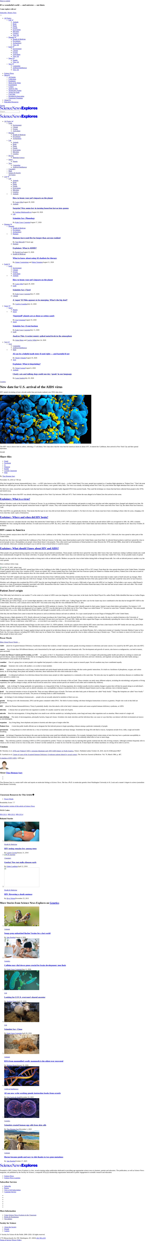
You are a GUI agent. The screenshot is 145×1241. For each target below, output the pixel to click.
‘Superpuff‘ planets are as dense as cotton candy (34, 316)
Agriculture (16, 54)
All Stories (12, 77)
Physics (11, 156)
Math (10, 171)
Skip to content (5, 1)
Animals (15, 22)
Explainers (12, 81)
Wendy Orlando (20, 358)
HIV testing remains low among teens (20, 848)
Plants (15, 26)
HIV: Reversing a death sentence (18, 894)
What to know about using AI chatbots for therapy (35, 258)
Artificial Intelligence (20, 68)
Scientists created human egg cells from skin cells (25, 1125)
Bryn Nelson (11, 898)
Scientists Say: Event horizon (25, 326)
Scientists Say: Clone (13, 1029)
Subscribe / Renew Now (8, 13)
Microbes (16, 31)
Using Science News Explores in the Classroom (20, 1215)
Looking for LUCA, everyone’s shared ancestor (24, 997)
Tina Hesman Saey (8, 476)
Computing (16, 66)
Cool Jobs (11, 94)
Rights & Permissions (11, 1217)
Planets (15, 60)
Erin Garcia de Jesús (13, 1097)
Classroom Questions (15, 98)
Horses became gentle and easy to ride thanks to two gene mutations (33, 1157)
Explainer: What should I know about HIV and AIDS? (29, 548)
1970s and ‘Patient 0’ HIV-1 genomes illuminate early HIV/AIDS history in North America (43, 751)
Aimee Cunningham (22, 262)
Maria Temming (37, 262)
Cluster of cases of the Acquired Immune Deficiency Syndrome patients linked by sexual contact (45, 754)
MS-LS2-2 (11, 814)
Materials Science (19, 158)
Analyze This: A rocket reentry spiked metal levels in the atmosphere (42, 336)
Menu (6, 75)
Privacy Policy (17, 1240)
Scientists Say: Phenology (24, 218)
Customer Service (10, 1192)
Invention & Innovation (16, 96)
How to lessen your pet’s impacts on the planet (33, 198)
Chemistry (11, 169)
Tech (10, 64)
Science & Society (14, 173)
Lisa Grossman (20, 320)
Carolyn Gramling (21, 304)
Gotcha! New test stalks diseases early (20, 862)
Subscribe (7, 1186)
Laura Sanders (20, 378)
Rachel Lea (19, 252)
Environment (17, 49)
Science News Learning (12, 1178)
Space (10, 58)
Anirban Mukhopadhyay (23, 212)
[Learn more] (33, 795)
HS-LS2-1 (3, 814)
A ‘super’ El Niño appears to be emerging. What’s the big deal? (40, 300)
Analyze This (13, 88)
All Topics (7, 18)
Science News (9, 73)
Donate (2, 105)
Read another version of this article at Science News (17, 806)
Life (10, 20)
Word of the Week (14, 83)
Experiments (12, 85)
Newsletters (8, 1219)
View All (16, 35)
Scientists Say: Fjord (22, 290)
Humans (11, 37)
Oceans (15, 52)
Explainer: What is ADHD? (25, 248)
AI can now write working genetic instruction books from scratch (32, 1093)
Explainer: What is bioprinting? (27, 364)
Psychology (17, 41)
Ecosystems (17, 30)
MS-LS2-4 (19, 814)
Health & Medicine (19, 39)
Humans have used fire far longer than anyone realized (37, 238)
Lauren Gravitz (12, 853)
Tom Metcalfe (20, 242)
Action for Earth (13, 92)
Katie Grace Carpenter (22, 222)
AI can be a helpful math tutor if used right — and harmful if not (41, 354)
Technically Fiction (14, 90)
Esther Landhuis (12, 866)
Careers (6, 1231)
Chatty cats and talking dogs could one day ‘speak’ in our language (42, 374)
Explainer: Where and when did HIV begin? (24, 517)
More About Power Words (9, 642)
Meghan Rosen (12, 1065)
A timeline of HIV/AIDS (8, 758)
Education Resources (11, 102)
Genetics (16, 33)
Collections (12, 79)
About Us (7, 100)
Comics (11, 87)
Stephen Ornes (12, 1001)
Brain (14, 24)
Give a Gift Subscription (12, 1190)
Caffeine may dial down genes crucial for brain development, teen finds (35, 965)
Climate (15, 51)
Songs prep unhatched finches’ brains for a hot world (27, 933)
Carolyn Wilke (32, 340)
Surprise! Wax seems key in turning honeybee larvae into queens (41, 208)
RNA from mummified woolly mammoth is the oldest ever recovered (33, 1061)
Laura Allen (19, 202)
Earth (10, 47)
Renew (6, 1188)
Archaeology (17, 43)
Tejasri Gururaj (20, 368)
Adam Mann (19, 340)
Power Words (8, 799)
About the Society (10, 1227)
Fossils (15, 28)
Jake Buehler (11, 937)
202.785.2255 (41, 1238)
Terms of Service (5, 1240)
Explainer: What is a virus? (15, 499)
